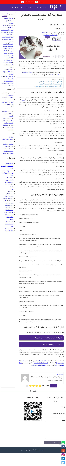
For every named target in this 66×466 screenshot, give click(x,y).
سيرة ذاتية (10, 191)
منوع (12, 226)
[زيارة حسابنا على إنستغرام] (63, 456)
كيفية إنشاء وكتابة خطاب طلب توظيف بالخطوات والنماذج (7, 39)
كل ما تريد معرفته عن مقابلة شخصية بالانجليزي (7, 113)
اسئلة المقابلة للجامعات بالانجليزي (41, 361)
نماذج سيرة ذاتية (9, 229)
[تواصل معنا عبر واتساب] (63, 444)
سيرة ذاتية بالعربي (9, 203)
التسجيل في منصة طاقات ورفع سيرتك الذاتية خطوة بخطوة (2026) (7, 32)
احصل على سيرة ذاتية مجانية (50, 35)
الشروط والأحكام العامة (7, 139)
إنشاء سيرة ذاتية (44, 8)
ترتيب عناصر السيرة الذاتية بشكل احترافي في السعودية (8, 71)
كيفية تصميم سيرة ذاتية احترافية (49, 33)
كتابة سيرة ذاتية (9, 217)
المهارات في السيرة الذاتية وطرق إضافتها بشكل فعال (7, 104)
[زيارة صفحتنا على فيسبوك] (63, 448)
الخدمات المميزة (29, 8)
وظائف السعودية (9, 231)
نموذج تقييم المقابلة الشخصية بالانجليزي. (50, 84)
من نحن (37, 8)
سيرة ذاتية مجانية (9, 210)
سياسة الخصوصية (9, 146)
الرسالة (63, 420)
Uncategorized (9, 164)
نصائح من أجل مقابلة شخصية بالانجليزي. (50, 82)
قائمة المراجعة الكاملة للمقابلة (41, 363)
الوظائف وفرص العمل (8, 144)
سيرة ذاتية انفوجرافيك (8, 198)
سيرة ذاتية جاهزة (9, 205)
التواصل (50, 111)
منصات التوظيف (9, 224)
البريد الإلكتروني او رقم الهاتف (58, 413)
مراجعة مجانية (20, 8)
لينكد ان (11, 219)
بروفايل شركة (10, 178)
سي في (11, 189)
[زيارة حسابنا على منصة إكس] (63, 464)
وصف (23, 100)
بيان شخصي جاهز (9, 180)
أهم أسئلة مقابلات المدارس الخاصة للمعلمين (7, 127)
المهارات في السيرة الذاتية (7, 171)
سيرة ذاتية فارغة (9, 208)
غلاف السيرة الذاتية (9, 212)
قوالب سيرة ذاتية (9, 215)
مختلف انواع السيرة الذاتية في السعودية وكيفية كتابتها (8, 55)
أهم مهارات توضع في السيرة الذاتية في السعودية (8, 20)
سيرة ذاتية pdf (9, 194)
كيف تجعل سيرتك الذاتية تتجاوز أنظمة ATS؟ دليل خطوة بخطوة (7, 83)
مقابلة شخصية (9, 222)
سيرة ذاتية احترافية (8, 196)
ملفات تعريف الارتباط (8, 153)
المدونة (14, 8)
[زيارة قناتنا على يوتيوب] (63, 452)
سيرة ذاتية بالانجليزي (8, 201)
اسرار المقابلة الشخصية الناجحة (39, 365)
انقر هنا (51, 75)
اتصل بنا (9, 8)
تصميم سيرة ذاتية (9, 182)
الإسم (63, 407)
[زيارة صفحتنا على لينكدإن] (63, 460)
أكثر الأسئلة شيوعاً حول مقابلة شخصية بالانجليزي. (47, 86)
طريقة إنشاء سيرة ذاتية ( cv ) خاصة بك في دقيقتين (8, 120)
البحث (5, 8)
